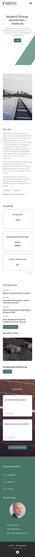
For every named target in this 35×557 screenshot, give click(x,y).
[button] (17, 292)
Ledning (10, 489)
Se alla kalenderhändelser (17, 447)
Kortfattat (6, 190)
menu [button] (30, 3)
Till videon (7, 371)
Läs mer (17, 40)
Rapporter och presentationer (14, 194)
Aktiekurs (10, 482)
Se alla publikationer (10, 326)
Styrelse (17, 190)
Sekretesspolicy (21, 545)
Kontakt (11, 545)
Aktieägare (11, 475)
